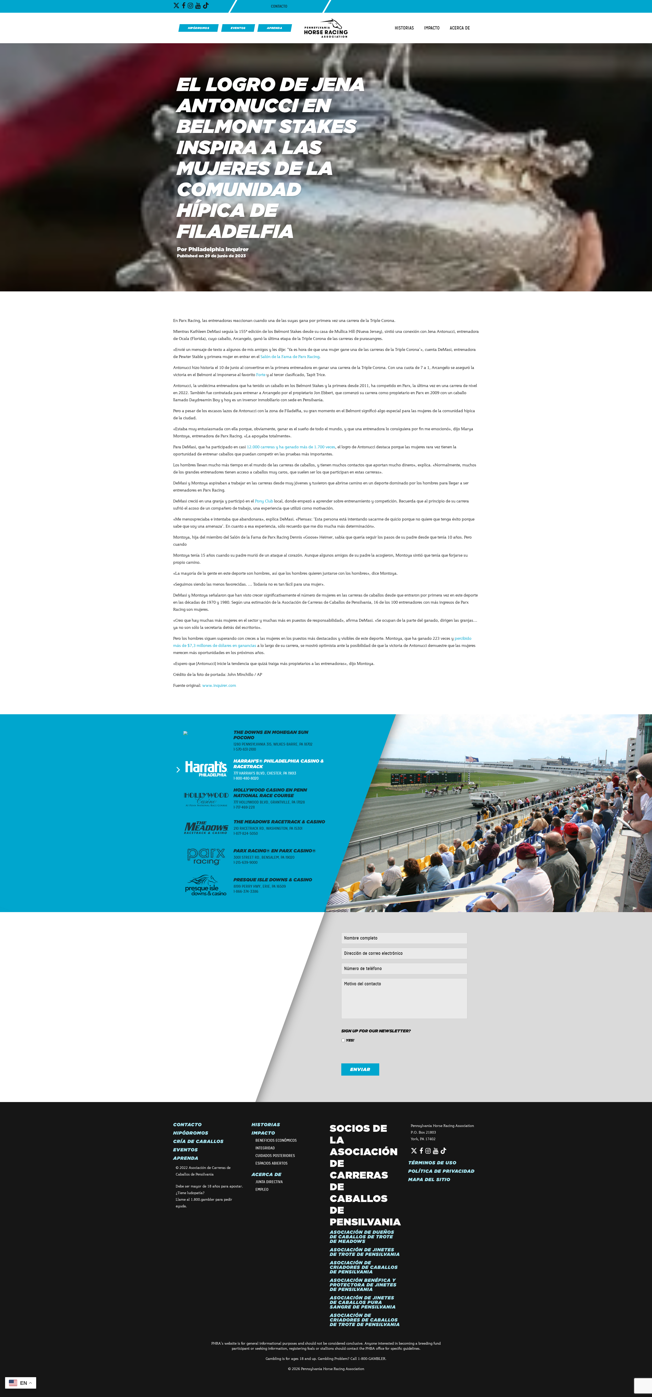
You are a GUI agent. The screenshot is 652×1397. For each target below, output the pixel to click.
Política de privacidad (441, 1171)
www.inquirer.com (219, 685)
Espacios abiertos (271, 1163)
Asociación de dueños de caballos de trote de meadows (362, 1237)
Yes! (350, 1040)
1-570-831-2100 (245, 749)
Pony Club (264, 500)
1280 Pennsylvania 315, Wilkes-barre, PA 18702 (273, 744)
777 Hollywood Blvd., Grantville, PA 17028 (269, 802)
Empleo (261, 1189)
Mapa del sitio (429, 1179)
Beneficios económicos (276, 1140)
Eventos (185, 1150)
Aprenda (185, 1158)
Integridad (265, 1148)
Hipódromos (190, 1133)
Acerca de (460, 28)
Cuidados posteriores (275, 1155)
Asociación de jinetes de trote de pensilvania (365, 1252)
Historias (404, 28)
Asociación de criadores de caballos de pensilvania (364, 1267)
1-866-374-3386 (246, 891)
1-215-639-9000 (245, 862)
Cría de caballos (198, 1141)
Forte (260, 374)
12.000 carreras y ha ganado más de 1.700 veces (291, 446)
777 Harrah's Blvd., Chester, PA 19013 (265, 773)
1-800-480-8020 (246, 778)
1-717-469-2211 (244, 807)
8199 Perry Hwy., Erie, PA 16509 (260, 886)
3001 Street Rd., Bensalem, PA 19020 (264, 857)
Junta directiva (269, 1181)
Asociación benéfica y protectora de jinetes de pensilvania (363, 1285)
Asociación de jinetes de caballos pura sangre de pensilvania (363, 1302)
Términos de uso (432, 1163)
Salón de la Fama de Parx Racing (290, 356)
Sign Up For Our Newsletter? (376, 1031)
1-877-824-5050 (246, 833)
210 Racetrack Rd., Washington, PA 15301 (268, 828)
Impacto (432, 28)
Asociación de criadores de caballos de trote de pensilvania (365, 1320)
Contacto (279, 6)
